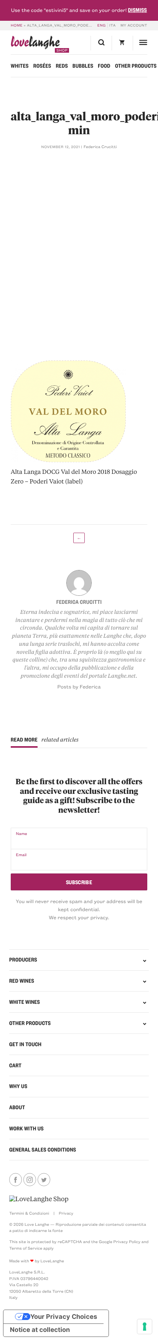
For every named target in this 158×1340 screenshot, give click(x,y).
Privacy (66, 1213)
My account (133, 25)
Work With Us (26, 1128)
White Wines (24, 1001)
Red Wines (21, 980)
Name (21, 833)
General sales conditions (42, 1149)
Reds (62, 65)
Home (17, 25)
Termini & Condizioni (29, 1213)
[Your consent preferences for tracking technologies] (144, 1326)
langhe (35, 44)
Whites (20, 65)
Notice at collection (40, 1330)
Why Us (18, 1086)
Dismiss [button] (137, 10)
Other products (136, 65)
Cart (15, 1065)
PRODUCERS (23, 959)
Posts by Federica (78, 686)
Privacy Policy (127, 1241)
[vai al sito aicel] (39, 1199)
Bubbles (82, 65)
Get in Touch (25, 1044)
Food (104, 65)
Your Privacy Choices (63, 1316)
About (17, 1107)
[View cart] (122, 43)
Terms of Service (25, 1248)
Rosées (42, 65)
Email (21, 854)
